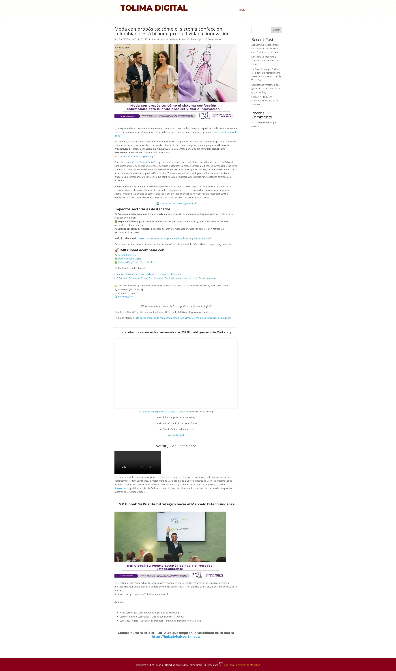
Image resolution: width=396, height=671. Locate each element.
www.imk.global (125, 296)
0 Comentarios (213, 39)
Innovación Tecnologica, (191, 39)
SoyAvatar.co (121, 488)
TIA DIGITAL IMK (127, 39)
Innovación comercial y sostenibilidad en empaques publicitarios (149, 274)
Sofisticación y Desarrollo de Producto (136, 262)
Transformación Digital (129, 258)
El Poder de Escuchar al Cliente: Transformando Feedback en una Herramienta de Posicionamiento (166, 278)
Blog (242, 10)
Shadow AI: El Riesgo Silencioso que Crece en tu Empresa (264, 100)
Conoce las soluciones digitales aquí (177, 203)
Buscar (276, 29)
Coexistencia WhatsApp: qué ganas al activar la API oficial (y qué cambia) (265, 88)
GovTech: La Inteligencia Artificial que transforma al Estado (264, 60)
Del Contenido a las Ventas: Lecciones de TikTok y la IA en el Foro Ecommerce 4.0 (265, 48)
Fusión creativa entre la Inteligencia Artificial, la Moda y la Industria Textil (174, 238)
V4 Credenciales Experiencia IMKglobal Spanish (162, 411)
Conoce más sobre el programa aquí (135, 156)
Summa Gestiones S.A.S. (143, 162)
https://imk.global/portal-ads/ (176, 636)
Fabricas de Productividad (165, 39)
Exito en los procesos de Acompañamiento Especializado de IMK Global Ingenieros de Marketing (182, 317)
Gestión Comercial (126, 254)
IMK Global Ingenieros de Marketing (241, 664)
